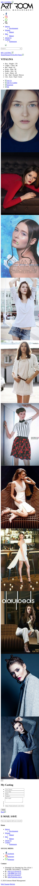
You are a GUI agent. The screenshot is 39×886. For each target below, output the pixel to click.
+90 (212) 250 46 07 (14, 875)
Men (6, 34)
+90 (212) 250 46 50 (14, 871)
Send (3, 810)
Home (3, 55)
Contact (7, 40)
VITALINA (14, 55)
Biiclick (12, 884)
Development (13, 28)
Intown (7, 26)
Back (20, 55)
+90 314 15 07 (14, 873)
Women (7, 30)
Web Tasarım (5, 884)
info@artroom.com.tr (15, 877)
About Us (8, 38)
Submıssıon (13, 41)
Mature (11, 32)
